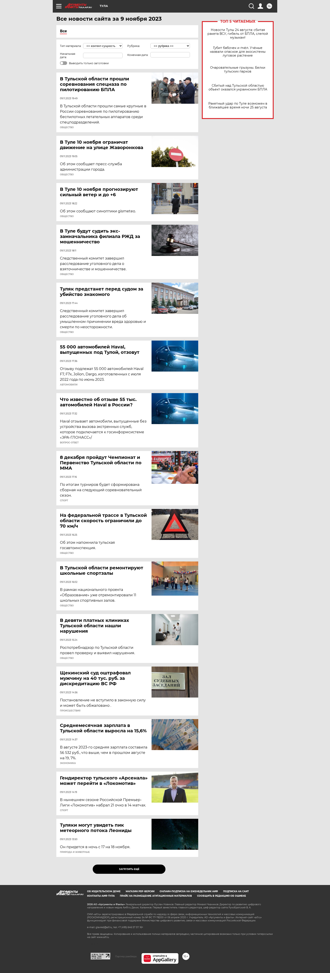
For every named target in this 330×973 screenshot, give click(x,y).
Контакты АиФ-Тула (101, 895)
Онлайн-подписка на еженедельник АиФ (189, 891)
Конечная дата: (137, 55)
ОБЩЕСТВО (67, 127)
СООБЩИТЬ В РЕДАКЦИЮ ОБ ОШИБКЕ (221, 895)
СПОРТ (64, 501)
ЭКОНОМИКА (68, 763)
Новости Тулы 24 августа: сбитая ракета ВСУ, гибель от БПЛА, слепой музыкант (237, 34)
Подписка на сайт (236, 891)
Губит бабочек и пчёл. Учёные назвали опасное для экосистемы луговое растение (238, 51)
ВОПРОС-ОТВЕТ (69, 443)
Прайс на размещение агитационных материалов (156, 895)
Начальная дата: (67, 55)
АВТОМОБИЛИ (68, 385)
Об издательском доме (104, 891)
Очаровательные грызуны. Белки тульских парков (237, 69)
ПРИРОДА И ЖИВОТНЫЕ (75, 852)
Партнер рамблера (125, 956)
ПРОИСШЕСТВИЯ (70, 711)
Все (63, 31)
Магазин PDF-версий (140, 891)
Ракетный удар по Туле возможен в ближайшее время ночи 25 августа (237, 105)
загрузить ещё (129, 869)
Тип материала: (70, 46)
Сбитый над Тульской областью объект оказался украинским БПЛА (238, 87)
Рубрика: (133, 46)
